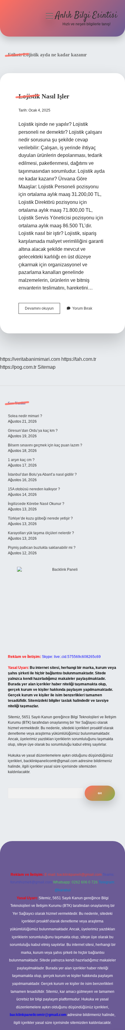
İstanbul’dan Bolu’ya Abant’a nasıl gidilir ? (42, 474)
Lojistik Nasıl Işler (44, 96)
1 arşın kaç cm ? (21, 460)
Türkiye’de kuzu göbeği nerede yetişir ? (40, 518)
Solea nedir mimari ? (25, 416)
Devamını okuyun (42, 310)
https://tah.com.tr (78, 359)
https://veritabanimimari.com (30, 359)
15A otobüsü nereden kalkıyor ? (34, 489)
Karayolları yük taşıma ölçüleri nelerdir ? (41, 533)
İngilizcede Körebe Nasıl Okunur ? (36, 504)
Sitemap (47, 367)
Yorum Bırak (82, 308)
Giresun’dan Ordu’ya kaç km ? (33, 430)
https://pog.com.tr (18, 367)
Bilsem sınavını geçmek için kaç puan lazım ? (45, 445)
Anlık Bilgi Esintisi (86, 15)
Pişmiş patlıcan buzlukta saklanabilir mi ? (42, 547)
